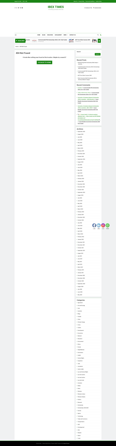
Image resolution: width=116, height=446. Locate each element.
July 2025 (80, 137)
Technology (80, 416)
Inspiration (80, 360)
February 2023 (81, 211)
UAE (79, 424)
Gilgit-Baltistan (81, 349)
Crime (79, 324)
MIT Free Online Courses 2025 (71, 39)
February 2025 (81, 151)
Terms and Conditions (90, 1)
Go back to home (44, 62)
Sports (79, 413)
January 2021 (81, 272)
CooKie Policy (99, 1)
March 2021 (80, 267)
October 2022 (81, 220)
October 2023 (81, 189)
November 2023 (81, 186)
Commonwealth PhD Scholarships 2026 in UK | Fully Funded (40, 39)
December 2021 (81, 242)
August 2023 (80, 195)
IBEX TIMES (56, 7)
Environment (80, 341)
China (79, 319)
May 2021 (80, 261)
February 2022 (81, 236)
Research (80, 402)
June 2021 (80, 258)
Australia (80, 311)
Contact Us (72, 35)
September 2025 (81, 131)
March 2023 (80, 209)
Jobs (79, 363)
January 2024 (81, 181)
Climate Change (81, 322)
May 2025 (80, 142)
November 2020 (81, 278)
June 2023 (80, 200)
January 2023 (81, 214)
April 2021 (80, 264)
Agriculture (80, 302)
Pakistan (80, 391)
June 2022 (80, 225)
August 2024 (80, 162)
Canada (79, 316)
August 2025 (80, 134)
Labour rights (81, 369)
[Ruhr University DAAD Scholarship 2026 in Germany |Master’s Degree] (82, 40)
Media (79, 385)
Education (50, 35)
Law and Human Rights (83, 372)
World (79, 435)
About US (75, 1)
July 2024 (80, 164)
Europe (79, 347)
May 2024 (80, 170)
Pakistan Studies (81, 396)
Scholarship (58, 35)
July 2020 (80, 289)
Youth (79, 438)
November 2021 (81, 245)
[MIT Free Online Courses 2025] (59, 40)
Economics (80, 333)
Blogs (43, 35)
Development (81, 330)
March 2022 (80, 234)
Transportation (81, 421)
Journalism (80, 366)
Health (79, 355)
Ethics (79, 344)
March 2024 (80, 175)
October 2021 (81, 247)
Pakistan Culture (81, 394)
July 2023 (80, 198)
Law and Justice (81, 374)
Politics (79, 399)
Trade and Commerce (82, 419)
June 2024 (80, 167)
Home (38, 35)
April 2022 (80, 231)
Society (79, 410)
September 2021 (81, 250)
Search (79, 51)
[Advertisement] (58, 20)
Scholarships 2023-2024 (83, 407)
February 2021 (81, 269)
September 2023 (81, 192)
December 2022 (81, 217)
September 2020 (81, 283)
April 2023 (80, 206)
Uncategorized (81, 427)
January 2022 (81, 239)
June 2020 (80, 292)
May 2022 (80, 228)
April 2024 (80, 173)
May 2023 (80, 203)
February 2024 (81, 178)
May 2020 (80, 294)
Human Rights (81, 358)
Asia (79, 308)
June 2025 (80, 139)
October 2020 (81, 281)
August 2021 (80, 253)
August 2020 (80, 286)
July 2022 (80, 222)
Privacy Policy (81, 1)
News (65, 35)
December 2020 (81, 275)
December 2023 (81, 184)
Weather (79, 432)
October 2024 (81, 156)
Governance (80, 352)
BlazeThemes (66, 443)
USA (79, 430)
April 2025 (80, 145)
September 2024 (81, 159)
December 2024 (81, 153)
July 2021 (80, 256)
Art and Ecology (81, 305)
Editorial (79, 336)
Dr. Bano (80, 87)
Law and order (81, 380)
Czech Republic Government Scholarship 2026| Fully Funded (88, 101)
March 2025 (80, 148)
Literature (80, 383)
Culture (79, 327)
